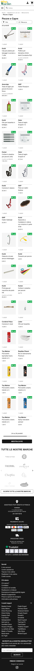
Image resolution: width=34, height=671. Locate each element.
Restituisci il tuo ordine (17, 543)
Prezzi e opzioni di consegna (11, 597)
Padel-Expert (22, 606)
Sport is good (22, 620)
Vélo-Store (21, 631)
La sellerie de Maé (8, 629)
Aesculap (5, 84)
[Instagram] (17, 667)
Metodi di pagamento (9, 594)
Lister (20, 322)
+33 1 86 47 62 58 (17, 513)
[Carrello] (32, 2)
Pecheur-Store (22, 608)
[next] (32, 470)
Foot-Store (5, 617)
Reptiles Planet (23, 351)
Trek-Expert (21, 624)
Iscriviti (17, 655)
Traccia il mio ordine (8, 572)
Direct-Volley (6, 613)
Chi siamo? (5, 583)
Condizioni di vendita (9, 588)
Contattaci (17, 507)
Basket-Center (6, 606)
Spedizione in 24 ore (13, 13)
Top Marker (6, 351)
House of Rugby (7, 627)
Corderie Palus (7, 322)
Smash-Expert (22, 613)
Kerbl (4, 48)
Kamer (4, 152)
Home (3, 13)
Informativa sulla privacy (10, 599)
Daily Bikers (6, 608)
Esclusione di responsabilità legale (13, 592)
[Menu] (2, 8)
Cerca (10, 8)
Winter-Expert (22, 633)
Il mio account (6, 567)
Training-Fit (21, 622)
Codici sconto (6, 576)
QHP (19, 84)
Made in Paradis (7, 631)
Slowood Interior (23, 611)
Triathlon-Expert (23, 627)
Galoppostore (6, 620)
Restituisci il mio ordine (9, 574)
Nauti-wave (5, 633)
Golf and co (5, 622)
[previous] (1, 470)
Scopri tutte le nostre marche (17, 491)
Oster (20, 120)
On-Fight (4, 636)
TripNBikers (22, 629)
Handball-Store (7, 624)
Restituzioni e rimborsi (9, 590)
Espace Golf (6, 615)
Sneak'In (21, 615)
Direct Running (7, 611)
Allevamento (25, 13)
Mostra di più (17, 441)
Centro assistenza (8, 569)
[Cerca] (7, 8)
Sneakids (21, 617)
